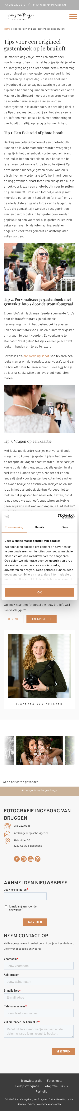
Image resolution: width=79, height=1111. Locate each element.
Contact (14, 619)
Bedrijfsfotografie (27, 1086)
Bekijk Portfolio (41, 619)
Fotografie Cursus (56, 1086)
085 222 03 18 (17, 5)
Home (7, 29)
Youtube (31, 859)
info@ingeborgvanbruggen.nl (49, 5)
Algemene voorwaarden (49, 1104)
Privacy (31, 1104)
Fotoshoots (54, 1081)
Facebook (17, 859)
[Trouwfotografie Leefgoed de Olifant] (39, 764)
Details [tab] (39, 527)
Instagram (24, 859)
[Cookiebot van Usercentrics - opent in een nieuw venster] (58, 516)
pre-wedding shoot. (36, 356)
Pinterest (37, 859)
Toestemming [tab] (14, 527)
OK (39, 592)
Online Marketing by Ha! (61, 1099)
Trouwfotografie (31, 1081)
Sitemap (21, 1104)
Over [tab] (65, 527)
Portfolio (41, 1092)
